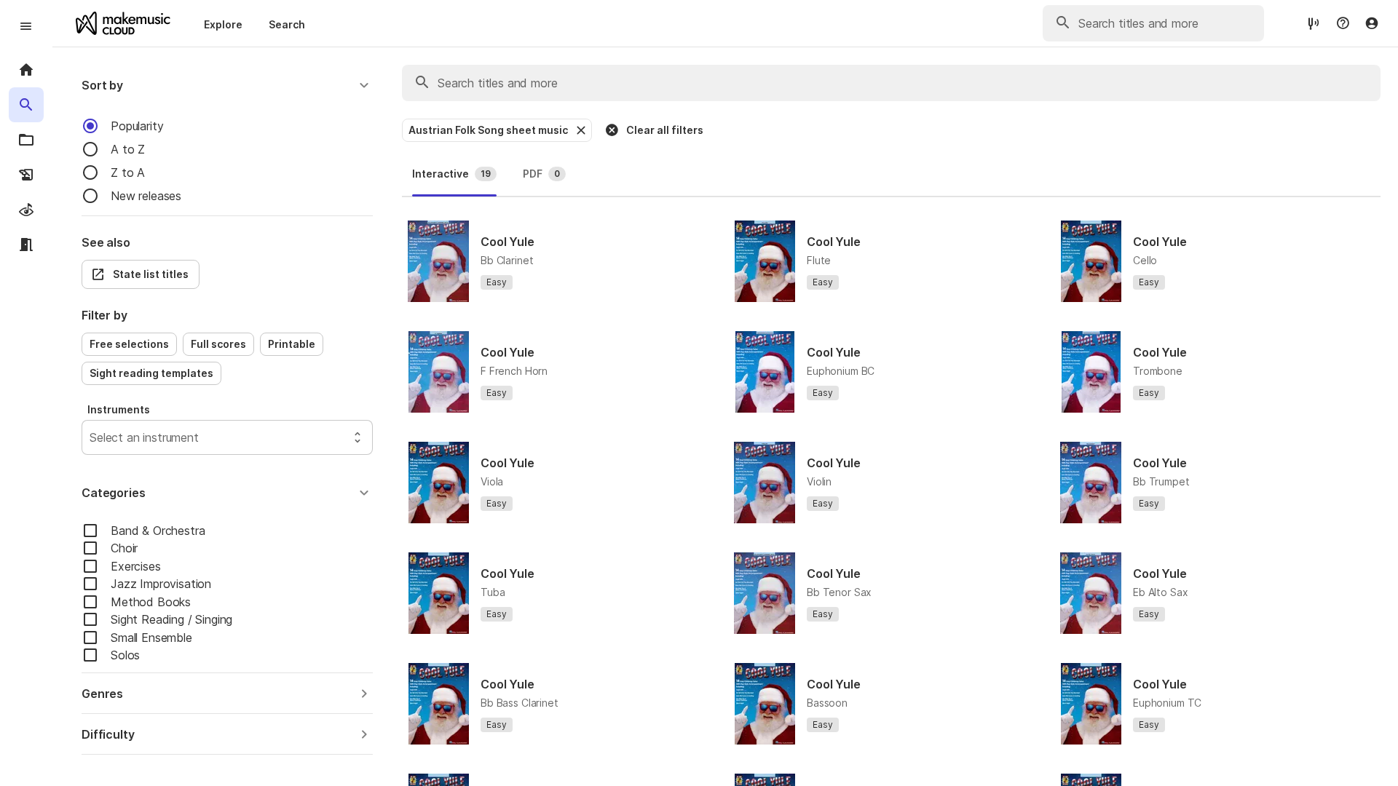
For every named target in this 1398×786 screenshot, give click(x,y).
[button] (227, 85)
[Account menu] (1371, 23)
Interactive (451, 173)
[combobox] (91, 437)
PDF (541, 173)
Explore (223, 24)
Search (287, 24)
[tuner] (1313, 23)
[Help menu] (1342, 23)
